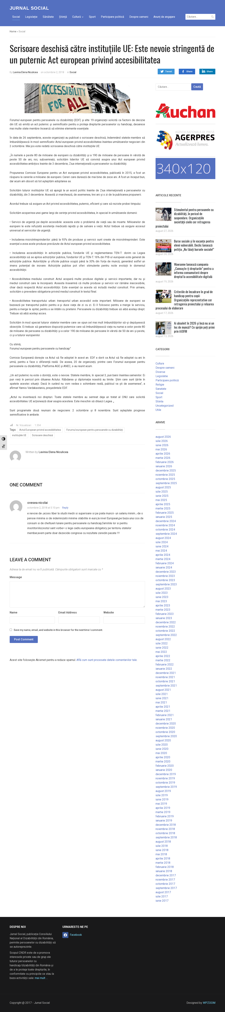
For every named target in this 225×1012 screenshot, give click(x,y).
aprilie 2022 (163, 656)
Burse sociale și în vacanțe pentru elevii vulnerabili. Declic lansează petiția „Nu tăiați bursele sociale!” (194, 245)
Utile (158, 410)
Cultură (76, 16)
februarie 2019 (165, 816)
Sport (92, 16)
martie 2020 (163, 761)
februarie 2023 (165, 614)
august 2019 (163, 791)
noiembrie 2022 (165, 626)
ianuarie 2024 (164, 567)
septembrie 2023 (166, 584)
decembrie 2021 (166, 673)
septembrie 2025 (166, 483)
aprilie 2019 (163, 808)
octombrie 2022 (165, 630)
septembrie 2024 (166, 533)
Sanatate (161, 388)
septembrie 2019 (166, 786)
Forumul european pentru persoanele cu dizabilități (94, 429)
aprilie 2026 (163, 453)
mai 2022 (161, 652)
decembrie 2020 (166, 723)
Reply (65, 507)
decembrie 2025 (166, 470)
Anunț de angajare (164, 16)
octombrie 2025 (165, 479)
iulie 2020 (162, 744)
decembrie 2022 (166, 622)
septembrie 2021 (166, 685)
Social (16, 16)
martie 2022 (163, 660)
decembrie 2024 (166, 521)
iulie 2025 (162, 491)
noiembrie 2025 (165, 474)
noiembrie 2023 (165, 576)
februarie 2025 (165, 512)
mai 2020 (161, 753)
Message (16, 577)
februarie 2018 (165, 867)
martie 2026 (163, 458)
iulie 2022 (162, 643)
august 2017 (163, 892)
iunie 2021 (162, 698)
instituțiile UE (19, 435)
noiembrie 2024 (165, 525)
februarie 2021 (165, 715)
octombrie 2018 (165, 833)
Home (13, 31)
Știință (63, 16)
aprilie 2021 (163, 706)
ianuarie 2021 (164, 719)
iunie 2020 (162, 749)
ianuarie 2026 (164, 466)
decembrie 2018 (166, 824)
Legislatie (162, 376)
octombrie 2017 (165, 883)
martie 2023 (163, 609)
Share (189, 71)
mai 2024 (161, 550)
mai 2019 (161, 803)
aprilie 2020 (163, 757)
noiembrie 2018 (165, 829)
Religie (160, 384)
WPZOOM (209, 1002)
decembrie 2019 (166, 774)
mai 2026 (161, 449)
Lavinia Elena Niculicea (25, 72)
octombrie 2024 (165, 529)
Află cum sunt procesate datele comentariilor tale (106, 660)
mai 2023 (161, 601)
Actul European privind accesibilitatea (40, 429)
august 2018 (163, 841)
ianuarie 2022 (164, 668)
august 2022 (163, 639)
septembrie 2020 (166, 736)
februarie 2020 (165, 765)
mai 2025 (161, 500)
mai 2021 (161, 702)
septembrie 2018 (166, 837)
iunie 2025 (162, 495)
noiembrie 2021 (165, 677)
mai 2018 (161, 854)
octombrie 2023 (165, 580)
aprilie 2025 (163, 504)
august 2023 (163, 588)
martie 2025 (163, 508)
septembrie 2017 (166, 888)
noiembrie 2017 (165, 879)
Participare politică (112, 16)
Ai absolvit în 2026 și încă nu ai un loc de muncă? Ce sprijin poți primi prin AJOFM (194, 327)
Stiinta (159, 401)
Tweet (168, 71)
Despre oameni (138, 16)
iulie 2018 (162, 846)
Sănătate (48, 16)
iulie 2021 (162, 694)
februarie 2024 (165, 563)
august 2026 (163, 436)
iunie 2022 (162, 647)
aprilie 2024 (163, 555)
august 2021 (163, 689)
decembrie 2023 (166, 571)
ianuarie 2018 (164, 871)
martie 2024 (163, 559)
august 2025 (163, 487)
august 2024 (163, 538)
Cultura (160, 363)
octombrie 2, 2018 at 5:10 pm (43, 507)
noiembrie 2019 (165, 778)
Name (13, 612)
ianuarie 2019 (164, 820)
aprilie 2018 (163, 858)
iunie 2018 (162, 850)
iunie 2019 (162, 799)
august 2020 (163, 740)
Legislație (31, 16)
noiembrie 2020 (165, 727)
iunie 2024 (162, 546)
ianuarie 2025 (164, 517)
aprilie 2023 (163, 605)
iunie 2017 (162, 900)
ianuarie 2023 (164, 618)
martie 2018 (163, 862)
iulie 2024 (162, 542)
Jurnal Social (29, 8)
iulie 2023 (162, 592)
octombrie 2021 (165, 681)
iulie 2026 (162, 441)
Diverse (160, 372)
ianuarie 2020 (164, 770)
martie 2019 (163, 812)
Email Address (67, 612)
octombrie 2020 (165, 732)
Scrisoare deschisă (42, 435)
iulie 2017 (162, 896)
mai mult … (41, 978)
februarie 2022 (165, 664)
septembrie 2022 (166, 635)
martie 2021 (163, 711)
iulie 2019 (162, 795)
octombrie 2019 (165, 782)
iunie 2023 (162, 597)
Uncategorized (164, 405)
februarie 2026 (165, 462)
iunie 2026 (162, 445)
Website (108, 612)
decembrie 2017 (166, 875)
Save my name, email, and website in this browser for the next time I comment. (58, 630)
